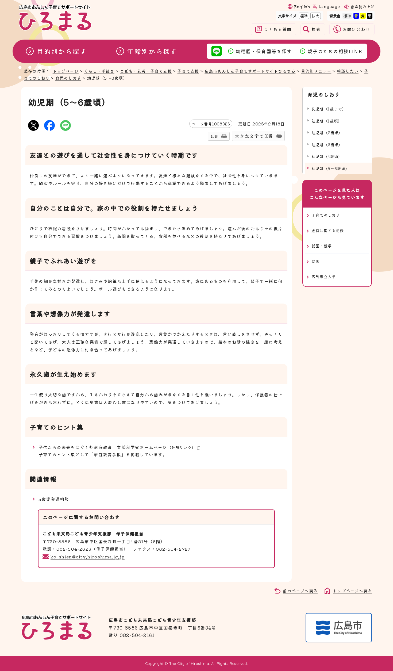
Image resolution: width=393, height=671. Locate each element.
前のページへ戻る (300, 590)
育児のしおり (68, 78)
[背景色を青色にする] (356, 15)
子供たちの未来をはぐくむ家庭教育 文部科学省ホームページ (117, 447)
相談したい (348, 71)
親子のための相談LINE (334, 51)
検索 (316, 29)
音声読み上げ (362, 6)
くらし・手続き (99, 71)
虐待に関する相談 (327, 230)
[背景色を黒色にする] (369, 15)
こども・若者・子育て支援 (146, 71)
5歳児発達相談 (53, 499)
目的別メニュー (316, 71)
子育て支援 (188, 71)
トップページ (66, 71)
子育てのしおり (325, 215)
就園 (315, 261)
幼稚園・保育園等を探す (264, 51)
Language (329, 6)
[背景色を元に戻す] (347, 15)
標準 (303, 15)
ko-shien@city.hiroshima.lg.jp (88, 556)
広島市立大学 (323, 276)
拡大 (314, 15)
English (302, 6)
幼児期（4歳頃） (326, 156)
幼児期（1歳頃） (326, 121)
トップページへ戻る (352, 590)
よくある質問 (277, 29)
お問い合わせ (356, 29)
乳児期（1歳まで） (328, 109)
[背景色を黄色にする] (363, 15)
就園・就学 (321, 245)
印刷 (215, 136)
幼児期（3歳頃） (327, 144)
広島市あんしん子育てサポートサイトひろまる (250, 71)
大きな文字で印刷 (254, 136)
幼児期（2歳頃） (327, 132)
